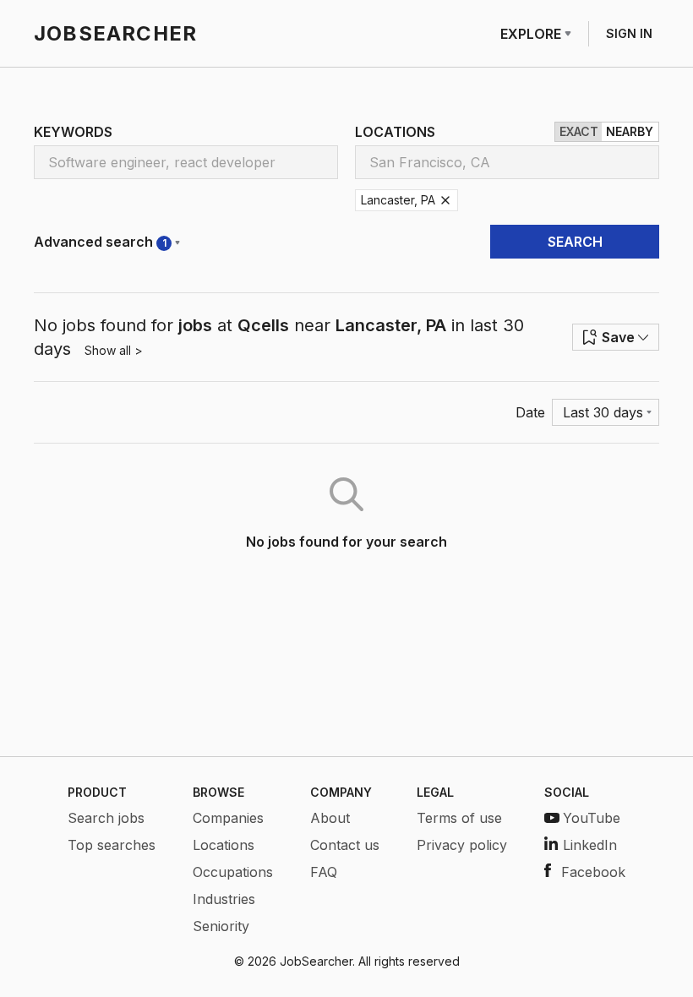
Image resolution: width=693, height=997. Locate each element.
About (330, 817)
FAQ (323, 872)
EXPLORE (530, 33)
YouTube (591, 817)
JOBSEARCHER (115, 33)
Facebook (593, 872)
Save (618, 337)
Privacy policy (462, 844)
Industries (224, 899)
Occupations (233, 872)
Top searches (112, 844)
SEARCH (575, 241)
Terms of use (459, 817)
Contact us (344, 844)
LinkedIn (590, 844)
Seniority (221, 926)
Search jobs (106, 817)
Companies (228, 817)
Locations (223, 844)
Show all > (114, 350)
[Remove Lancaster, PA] (445, 200)
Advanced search (100, 241)
